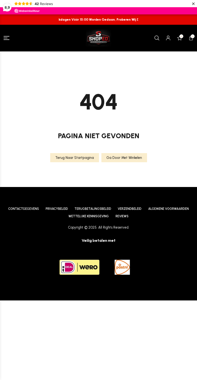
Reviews (122, 216)
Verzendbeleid (130, 209)
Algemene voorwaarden (168, 209)
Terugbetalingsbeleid (92, 209)
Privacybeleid (57, 209)
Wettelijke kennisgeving (88, 216)
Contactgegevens (23, 209)
